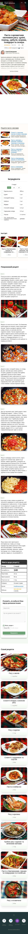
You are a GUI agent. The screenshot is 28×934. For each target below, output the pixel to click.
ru (21, 2)
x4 (18, 187)
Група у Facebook (4, 925)
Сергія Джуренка (9, 2)
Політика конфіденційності (14, 929)
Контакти (24, 924)
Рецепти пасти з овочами (10, 128)
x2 (14, 187)
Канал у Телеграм (11, 925)
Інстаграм (17, 924)
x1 (9, 187)
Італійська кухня (18, 586)
